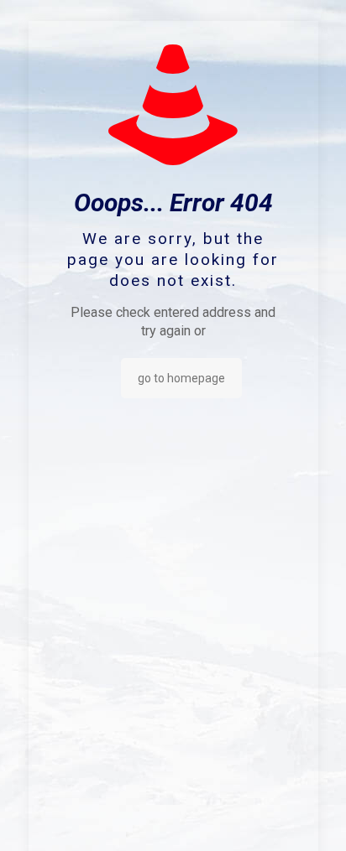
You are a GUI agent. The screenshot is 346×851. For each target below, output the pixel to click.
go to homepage (181, 378)
